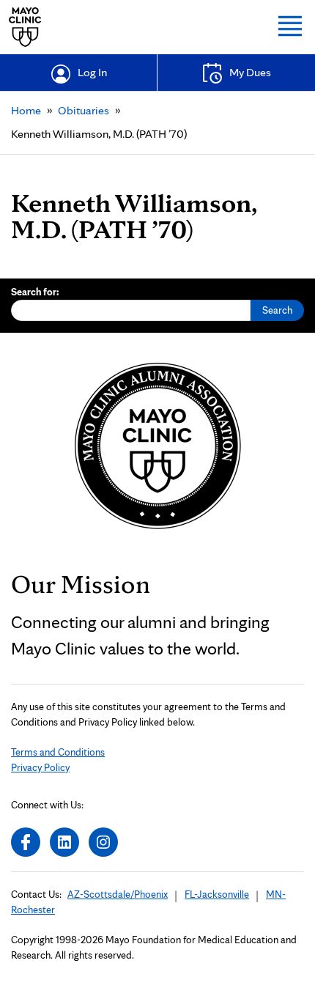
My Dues (250, 72)
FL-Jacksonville (217, 894)
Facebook (25, 842)
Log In (92, 72)
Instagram (103, 842)
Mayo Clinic (25, 27)
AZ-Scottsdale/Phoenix (117, 894)
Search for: (35, 292)
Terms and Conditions (58, 752)
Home (26, 110)
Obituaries (83, 110)
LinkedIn (64, 842)
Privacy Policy (40, 767)
